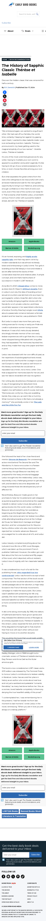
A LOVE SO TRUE (7, 887)
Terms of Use (31, 893)
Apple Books (34, 241)
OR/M (29, 899)
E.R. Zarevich (9, 87)
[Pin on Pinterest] (4, 100)
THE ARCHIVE (6, 890)
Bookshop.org (34, 248)
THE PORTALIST (7, 899)
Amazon (12, 241)
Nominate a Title (33, 890)
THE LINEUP (5, 893)
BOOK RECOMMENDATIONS (20, 59)
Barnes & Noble (12, 248)
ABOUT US (30, 902)
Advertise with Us (33, 887)
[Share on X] (4, 96)
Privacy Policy (32, 896)
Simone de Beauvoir (18, 459)
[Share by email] (4, 104)
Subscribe (6, 23)
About (10, 31)
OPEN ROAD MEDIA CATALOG (10, 902)
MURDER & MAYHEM (8, 896)
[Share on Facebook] (4, 92)
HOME (5, 59)
